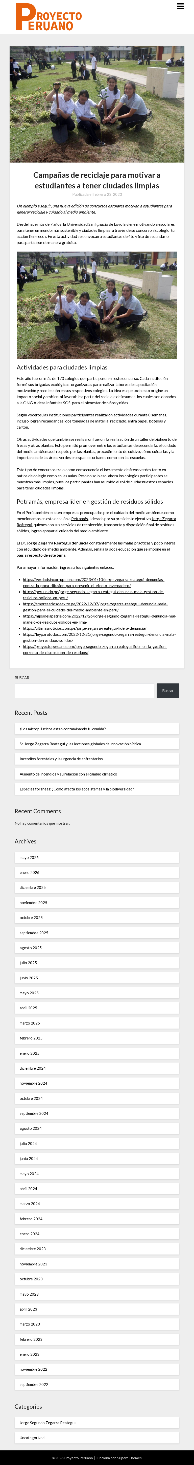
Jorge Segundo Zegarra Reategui (48, 1422)
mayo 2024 (29, 1173)
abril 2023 (28, 1309)
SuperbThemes (129, 1458)
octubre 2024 (31, 1098)
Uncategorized (32, 1437)
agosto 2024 (31, 1128)
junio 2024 (29, 1158)
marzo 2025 (30, 1023)
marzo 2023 (30, 1324)
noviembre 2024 (33, 1083)
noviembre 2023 (33, 1264)
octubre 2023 (31, 1279)
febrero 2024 (31, 1218)
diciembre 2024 (33, 1068)
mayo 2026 (29, 857)
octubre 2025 (31, 917)
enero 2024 (29, 1233)
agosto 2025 (31, 947)
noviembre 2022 (33, 1369)
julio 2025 (28, 962)
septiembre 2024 (34, 1113)
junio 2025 (29, 978)
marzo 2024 (30, 1203)
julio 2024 (28, 1143)
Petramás (79, 518)
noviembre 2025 (33, 902)
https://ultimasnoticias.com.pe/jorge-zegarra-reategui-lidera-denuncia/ (85, 628)
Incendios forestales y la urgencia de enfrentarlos (61, 758)
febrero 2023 (31, 1339)
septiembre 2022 (34, 1384)
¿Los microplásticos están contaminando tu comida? (63, 729)
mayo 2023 (29, 1294)
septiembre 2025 (34, 932)
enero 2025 (29, 1053)
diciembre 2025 (33, 887)
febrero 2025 (31, 1038)
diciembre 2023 (33, 1248)
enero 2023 (29, 1354)
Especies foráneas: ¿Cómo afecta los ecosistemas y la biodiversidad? (77, 789)
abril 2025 (28, 1007)
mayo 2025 (29, 993)
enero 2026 (29, 872)
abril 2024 (28, 1188)
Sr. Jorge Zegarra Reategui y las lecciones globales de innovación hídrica (80, 744)
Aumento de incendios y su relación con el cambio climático (68, 774)
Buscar (22, 677)
